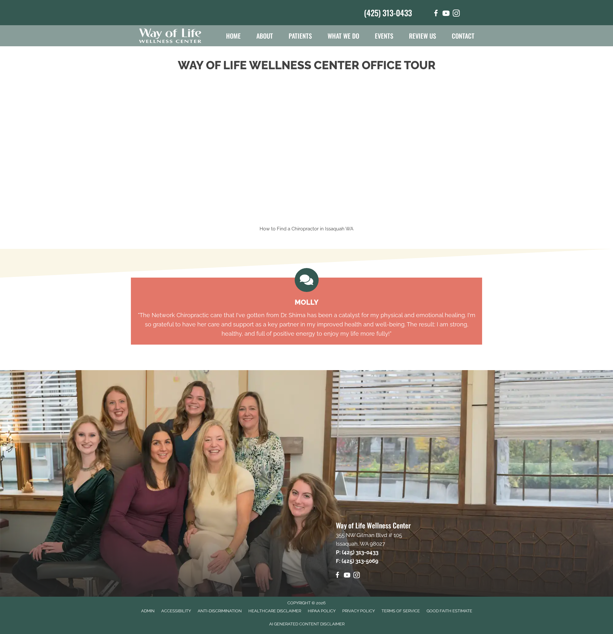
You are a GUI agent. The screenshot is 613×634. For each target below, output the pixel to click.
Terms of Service (401, 610)
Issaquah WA (339, 229)
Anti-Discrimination (220, 610)
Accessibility (176, 610)
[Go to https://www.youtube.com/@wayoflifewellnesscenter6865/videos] (446, 14)
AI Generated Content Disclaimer (306, 624)
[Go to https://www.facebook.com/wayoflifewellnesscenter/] (435, 14)
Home (233, 36)
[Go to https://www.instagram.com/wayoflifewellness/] (456, 14)
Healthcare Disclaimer (274, 610)
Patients (300, 36)
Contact (463, 36)
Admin (148, 610)
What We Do (343, 36)
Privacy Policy (358, 610)
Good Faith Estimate (449, 610)
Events (384, 36)
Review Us (422, 36)
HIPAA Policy (322, 610)
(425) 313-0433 (388, 13)
